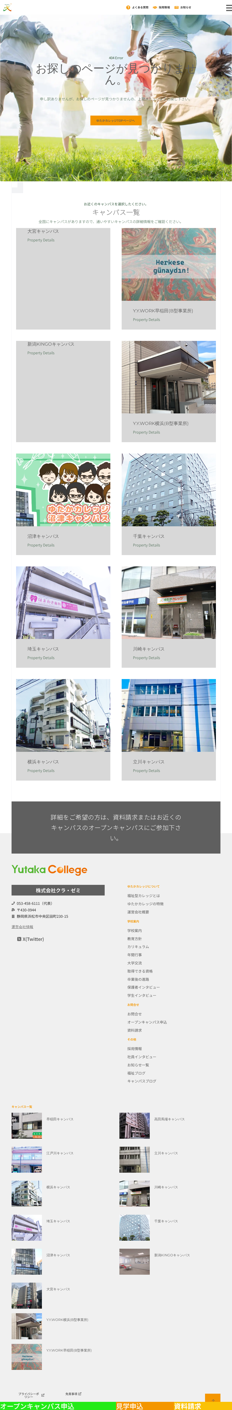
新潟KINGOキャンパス (51, 344)
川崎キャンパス (149, 649)
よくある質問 (140, 7)
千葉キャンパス (149, 536)
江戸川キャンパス (60, 1153)
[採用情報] (155, 7)
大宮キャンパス (43, 231)
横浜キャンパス (43, 761)
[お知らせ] (176, 7)
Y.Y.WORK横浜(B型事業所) (161, 423)
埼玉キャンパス (43, 649)
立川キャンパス (149, 761)
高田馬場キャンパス (169, 1119)
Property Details (40, 240)
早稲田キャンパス (60, 1119)
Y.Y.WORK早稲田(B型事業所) (163, 310)
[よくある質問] (128, 7)
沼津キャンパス (43, 536)
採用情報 (164, 7)
